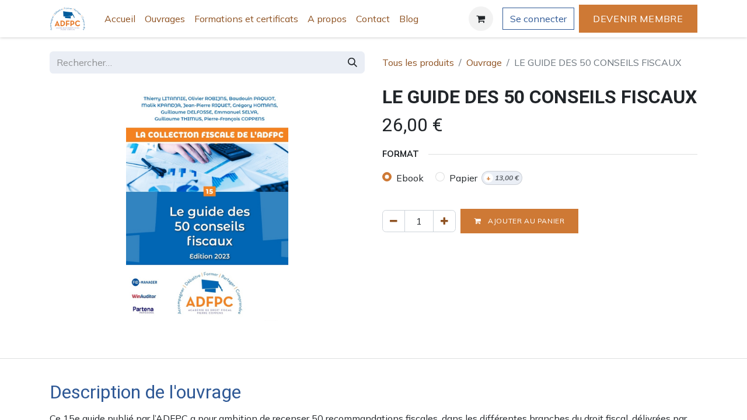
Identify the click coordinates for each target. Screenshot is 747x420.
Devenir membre (638, 18)
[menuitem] (120, 18)
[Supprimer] (393, 221)
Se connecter (538, 18)
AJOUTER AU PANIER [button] (525, 220)
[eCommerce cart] (481, 18)
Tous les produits (418, 62)
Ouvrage (484, 62)
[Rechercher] (352, 62)
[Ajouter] (444, 221)
